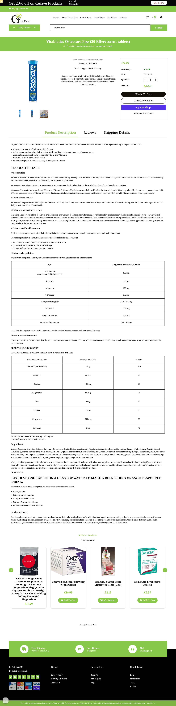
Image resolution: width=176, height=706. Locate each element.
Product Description (60, 133)
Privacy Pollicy (57, 675)
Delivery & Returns (59, 679)
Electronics (135, 679)
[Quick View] (26, 573)
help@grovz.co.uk (20, 8)
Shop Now (159, 3)
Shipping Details (117, 133)
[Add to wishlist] (35, 573)
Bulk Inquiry (96, 679)
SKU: (123, 74)
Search (158, 27)
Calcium (36, 384)
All (64, 46)
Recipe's (94, 675)
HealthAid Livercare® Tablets (147, 583)
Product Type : (81, 68)
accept (151, 703)
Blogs (93, 683)
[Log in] (161, 17)
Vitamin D (31, 366)
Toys (132, 683)
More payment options (143, 113)
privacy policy (138, 703)
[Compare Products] (22, 573)
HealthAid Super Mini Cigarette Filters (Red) (107, 583)
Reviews (90, 133)
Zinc (37, 402)
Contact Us (55, 683)
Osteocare (19, 340)
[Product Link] (31, 573)
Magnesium (37, 393)
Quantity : (125, 80)
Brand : (82, 63)
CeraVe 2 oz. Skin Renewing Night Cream (68, 583)
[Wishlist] (147, 17)
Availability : (126, 69)
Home (132, 675)
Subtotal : (125, 85)
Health (133, 686)
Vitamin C (37, 375)
